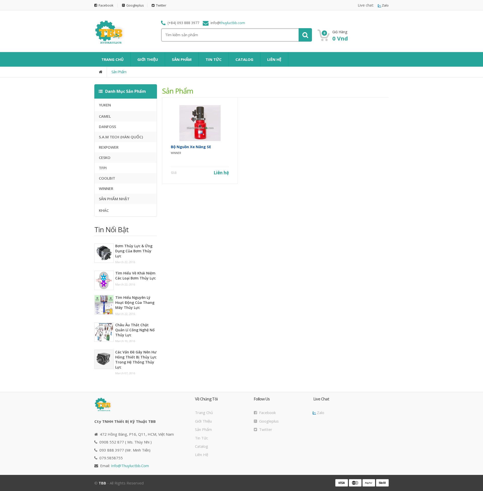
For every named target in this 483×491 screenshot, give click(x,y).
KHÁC (104, 210)
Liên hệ (221, 173)
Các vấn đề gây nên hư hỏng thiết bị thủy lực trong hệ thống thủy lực (135, 360)
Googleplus (134, 5)
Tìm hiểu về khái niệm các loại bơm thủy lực (135, 275)
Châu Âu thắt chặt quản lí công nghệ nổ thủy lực (135, 329)
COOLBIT (107, 178)
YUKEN (105, 104)
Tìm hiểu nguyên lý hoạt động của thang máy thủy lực (134, 302)
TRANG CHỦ (112, 59)
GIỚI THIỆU (147, 59)
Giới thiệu (203, 421)
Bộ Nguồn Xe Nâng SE (191, 146)
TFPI (103, 167)
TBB (102, 482)
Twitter (160, 5)
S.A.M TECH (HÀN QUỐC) (121, 136)
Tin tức (201, 437)
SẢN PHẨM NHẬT (114, 198)
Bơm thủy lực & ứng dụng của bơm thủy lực (133, 250)
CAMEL (105, 116)
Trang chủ (204, 412)
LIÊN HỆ (274, 59)
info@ (130, 465)
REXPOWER (108, 147)
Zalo (385, 5)
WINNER (106, 188)
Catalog (201, 446)
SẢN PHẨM (182, 59)
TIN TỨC (214, 59)
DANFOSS (107, 126)
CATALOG (244, 59)
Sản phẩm (118, 71)
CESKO (104, 157)
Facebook (105, 5)
